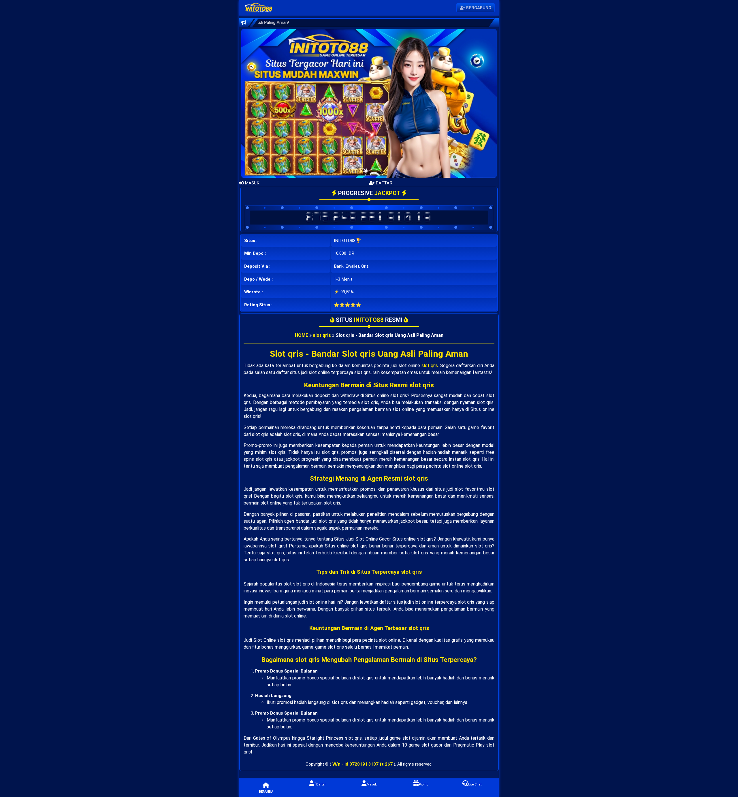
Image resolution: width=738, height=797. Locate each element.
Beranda (266, 792)
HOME (301, 335)
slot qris (322, 335)
